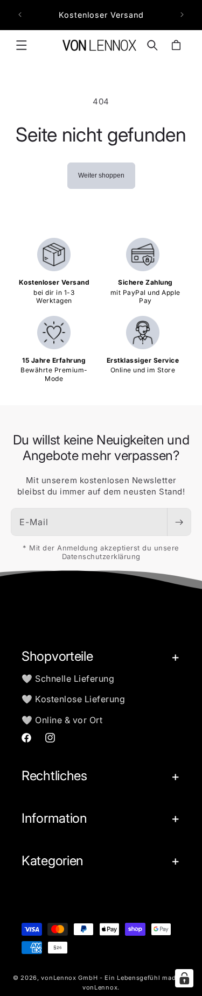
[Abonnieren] (179, 522)
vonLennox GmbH (69, 977)
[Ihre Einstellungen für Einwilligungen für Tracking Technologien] (184, 978)
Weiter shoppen (101, 175)
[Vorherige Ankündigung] (20, 14)
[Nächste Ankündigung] (182, 14)
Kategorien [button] (52, 860)
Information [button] (54, 818)
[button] (21, 45)
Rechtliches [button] (54, 775)
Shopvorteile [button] (57, 656)
